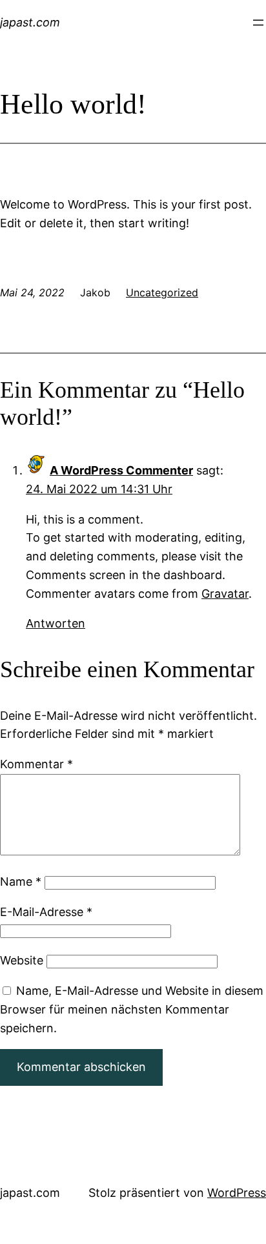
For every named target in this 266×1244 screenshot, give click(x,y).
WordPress (236, 1192)
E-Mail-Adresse (46, 912)
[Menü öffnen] (258, 22)
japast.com (30, 22)
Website (21, 960)
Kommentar (36, 764)
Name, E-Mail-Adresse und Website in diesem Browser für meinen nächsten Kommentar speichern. (131, 1009)
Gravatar (225, 593)
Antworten (55, 623)
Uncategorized (162, 292)
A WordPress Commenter (121, 470)
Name (20, 881)
